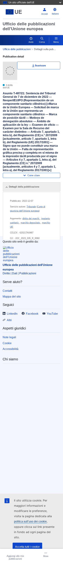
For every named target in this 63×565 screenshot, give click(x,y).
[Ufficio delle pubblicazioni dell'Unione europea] (14, 11)
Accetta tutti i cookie (27, 546)
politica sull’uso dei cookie (30, 521)
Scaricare (40, 65)
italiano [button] (55, 14)
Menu (56, 42)
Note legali (9, 337)
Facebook (32, 313)
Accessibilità (10, 348)
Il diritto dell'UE (8, 86)
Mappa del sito (12, 296)
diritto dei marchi (31, 218)
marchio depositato (31, 222)
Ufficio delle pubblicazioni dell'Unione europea (29, 26)
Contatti (7, 290)
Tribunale (31, 206)
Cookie (7, 343)
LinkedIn (12, 313)
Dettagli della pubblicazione (24, 186)
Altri (9, 320)
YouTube (52, 313)
